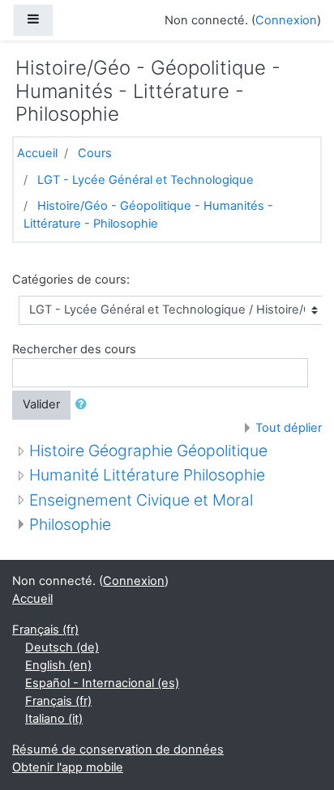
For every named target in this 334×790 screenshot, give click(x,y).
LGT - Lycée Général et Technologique (145, 180)
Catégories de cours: (71, 279)
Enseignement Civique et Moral (141, 500)
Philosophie (70, 524)
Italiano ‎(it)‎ (54, 718)
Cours (95, 153)
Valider (41, 404)
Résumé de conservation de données (118, 749)
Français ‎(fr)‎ (45, 629)
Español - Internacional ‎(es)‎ (102, 683)
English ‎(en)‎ (58, 665)
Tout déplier (288, 428)
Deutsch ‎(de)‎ (62, 647)
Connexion (286, 20)
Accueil (37, 153)
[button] (84, 405)
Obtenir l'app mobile (67, 767)
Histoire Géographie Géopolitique (148, 450)
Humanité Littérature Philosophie (147, 475)
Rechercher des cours (74, 349)
